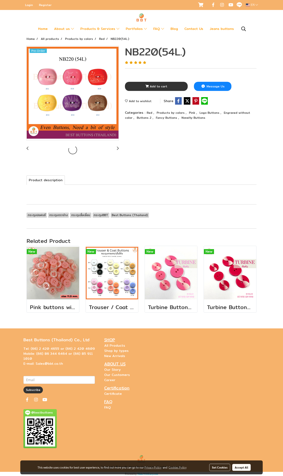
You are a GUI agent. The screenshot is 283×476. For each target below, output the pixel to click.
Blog (174, 28)
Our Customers (117, 374)
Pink (192, 112)
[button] (243, 29)
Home (43, 28)
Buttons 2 (144, 117)
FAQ (157, 28)
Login (29, 5)
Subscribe (33, 390)
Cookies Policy (177, 467)
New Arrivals (114, 356)
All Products (114, 345)
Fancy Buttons (167, 117)
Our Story (112, 369)
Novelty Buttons (193, 117)
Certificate (113, 393)
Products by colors (171, 112)
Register (45, 5)
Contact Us (193, 28)
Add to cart (158, 86)
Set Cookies (219, 467)
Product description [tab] (46, 180)
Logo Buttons (210, 112)
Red (150, 112)
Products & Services (98, 28)
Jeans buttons (222, 28)
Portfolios (135, 28)
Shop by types (116, 350)
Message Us (215, 86)
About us (62, 28)
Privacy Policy (152, 467)
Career (109, 380)
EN (252, 4)
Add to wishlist (139, 101)
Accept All (241, 467)
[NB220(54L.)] (73, 93)
